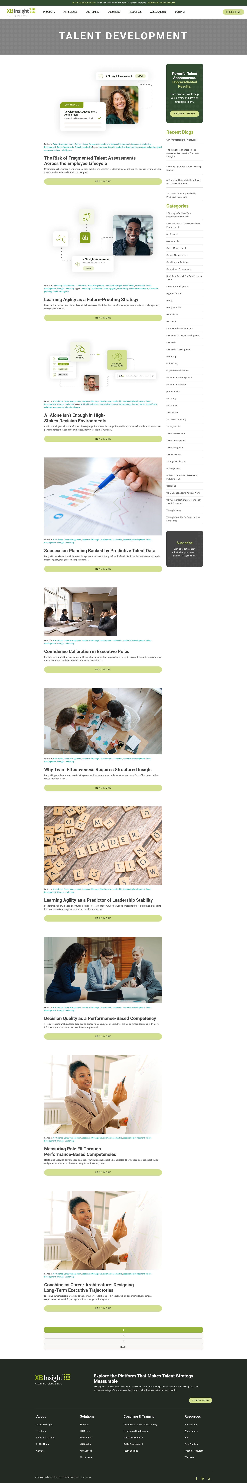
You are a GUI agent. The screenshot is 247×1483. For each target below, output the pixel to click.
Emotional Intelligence (177, 286)
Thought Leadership (83, 147)
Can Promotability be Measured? (182, 139)
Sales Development (133, 1437)
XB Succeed (86, 1450)
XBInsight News (173, 510)
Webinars (189, 1457)
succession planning (147, 147)
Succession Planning (176, 419)
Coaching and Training (177, 262)
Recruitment (172, 405)
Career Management (91, 144)
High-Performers (174, 293)
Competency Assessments (178, 269)
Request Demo (184, 113)
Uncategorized (173, 468)
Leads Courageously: (84, 2)
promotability (173, 391)
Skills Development (133, 1444)
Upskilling (171, 485)
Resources (135, 12)
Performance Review (176, 384)
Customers (92, 12)
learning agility (109, 288)
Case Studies (191, 1444)
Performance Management (179, 377)
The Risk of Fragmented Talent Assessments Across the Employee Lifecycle (182, 153)
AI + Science (70, 12)
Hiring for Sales (173, 307)
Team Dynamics (173, 454)
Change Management (176, 255)
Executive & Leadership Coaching (140, 1424)
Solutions (114, 12)
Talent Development (61, 144)
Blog (187, 1437)
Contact (180, 12)
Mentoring (171, 356)
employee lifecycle (107, 147)
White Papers (191, 1431)
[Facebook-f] (196, 1479)
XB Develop (85, 1444)
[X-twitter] (209, 1479)
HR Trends (171, 321)
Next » (123, 1347)
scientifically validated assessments (132, 288)
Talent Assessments (65, 147)
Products (49, 12)
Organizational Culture (177, 370)
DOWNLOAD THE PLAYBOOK (161, 2)
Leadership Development (126, 147)
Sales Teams (172, 412)
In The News (42, 1444)
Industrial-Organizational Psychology (115, 404)
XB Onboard (86, 1437)
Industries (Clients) (45, 1437)
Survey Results (173, 426)
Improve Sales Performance (179, 328)
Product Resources (194, 1450)
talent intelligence (64, 150)
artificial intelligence (89, 404)
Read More (103, 181)
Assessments (158, 12)
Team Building (131, 1450)
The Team (41, 1431)
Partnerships (191, 1424)
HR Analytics (172, 314)
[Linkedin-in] (203, 1479)
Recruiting (171, 398)
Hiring (169, 300)
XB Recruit (85, 1431)
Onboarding (172, 363)
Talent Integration (175, 447)
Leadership (136, 144)
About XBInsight (44, 1424)
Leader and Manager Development (115, 144)
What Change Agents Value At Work (183, 492)
